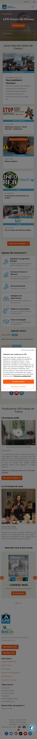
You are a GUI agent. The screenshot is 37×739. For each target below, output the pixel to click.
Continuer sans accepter (28, 350)
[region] (18, 369)
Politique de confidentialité (22, 376)
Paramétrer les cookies (18, 387)
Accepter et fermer (18, 381)
